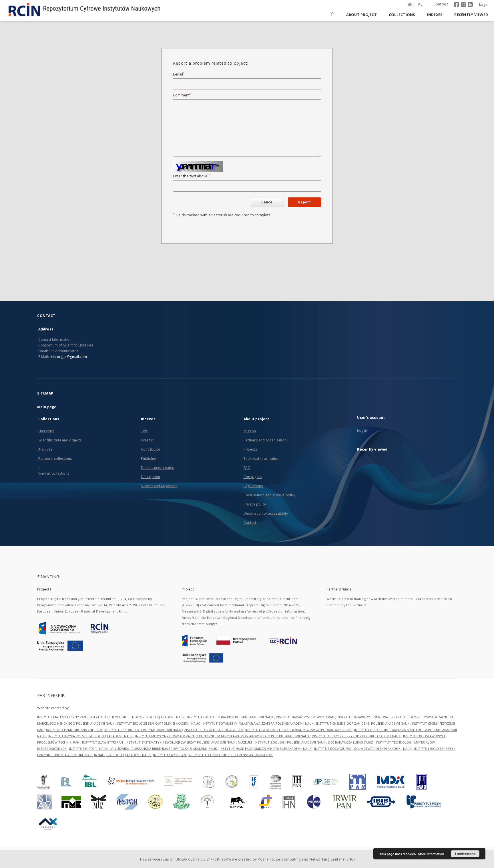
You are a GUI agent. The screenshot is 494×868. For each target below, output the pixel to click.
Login (483, 4)
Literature (46, 431)
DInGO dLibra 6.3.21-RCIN (198, 859)
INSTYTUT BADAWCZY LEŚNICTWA (363, 717)
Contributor (150, 449)
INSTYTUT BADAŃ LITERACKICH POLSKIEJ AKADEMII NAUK (230, 717)
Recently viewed (471, 14)
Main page (46, 407)
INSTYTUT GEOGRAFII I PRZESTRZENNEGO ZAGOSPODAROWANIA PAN (298, 730)
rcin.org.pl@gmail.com (68, 356)
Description (150, 476)
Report (304, 202)
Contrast (440, 4)
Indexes (435, 14)
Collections (402, 14)
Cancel (267, 202)
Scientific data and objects (59, 440)
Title (144, 431)
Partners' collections (55, 458)
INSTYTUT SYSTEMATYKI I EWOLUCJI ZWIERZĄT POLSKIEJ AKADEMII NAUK (181, 742)
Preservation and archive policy (270, 495)
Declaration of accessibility (266, 513)
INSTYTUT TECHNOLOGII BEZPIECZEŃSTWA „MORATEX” (230, 755)
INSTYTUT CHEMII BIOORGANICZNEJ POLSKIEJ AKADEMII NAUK (363, 723)
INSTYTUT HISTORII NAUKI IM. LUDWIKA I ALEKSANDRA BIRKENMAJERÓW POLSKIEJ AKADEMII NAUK (143, 748)
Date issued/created (157, 467)
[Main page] (332, 14)
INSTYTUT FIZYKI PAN (170, 755)
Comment (182, 95)
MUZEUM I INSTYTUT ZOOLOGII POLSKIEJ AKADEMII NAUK (282, 742)
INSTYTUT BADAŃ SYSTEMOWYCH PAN (305, 717)
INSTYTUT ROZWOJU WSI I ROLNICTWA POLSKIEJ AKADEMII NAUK (363, 748)
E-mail (178, 74)
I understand (465, 853)
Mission (250, 431)
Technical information (262, 458)
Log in (362, 430)
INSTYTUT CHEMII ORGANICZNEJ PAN (74, 730)
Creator (147, 440)
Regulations (253, 485)
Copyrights (253, 476)
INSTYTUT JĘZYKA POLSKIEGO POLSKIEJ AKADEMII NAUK (91, 736)
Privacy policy (255, 504)
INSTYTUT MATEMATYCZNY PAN (62, 717)
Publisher (148, 458)
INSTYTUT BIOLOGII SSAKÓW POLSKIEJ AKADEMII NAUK (159, 723)
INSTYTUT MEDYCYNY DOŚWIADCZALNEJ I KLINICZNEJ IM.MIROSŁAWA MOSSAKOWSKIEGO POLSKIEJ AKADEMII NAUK (222, 736)
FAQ (247, 467)
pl (420, 4)
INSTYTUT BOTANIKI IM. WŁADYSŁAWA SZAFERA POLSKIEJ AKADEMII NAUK (258, 723)
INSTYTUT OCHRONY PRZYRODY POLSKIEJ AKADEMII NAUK (356, 736)
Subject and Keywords (159, 485)
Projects (250, 449)
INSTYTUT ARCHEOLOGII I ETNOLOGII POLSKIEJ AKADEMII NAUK (137, 717)
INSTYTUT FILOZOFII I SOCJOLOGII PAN (214, 730)
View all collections (53, 473)
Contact (250, 522)
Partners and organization (265, 440)
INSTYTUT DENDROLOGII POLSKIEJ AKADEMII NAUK (143, 730)
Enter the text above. (192, 176)
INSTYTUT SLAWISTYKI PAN (103, 742)
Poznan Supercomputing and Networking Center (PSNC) (306, 859)
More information (431, 854)
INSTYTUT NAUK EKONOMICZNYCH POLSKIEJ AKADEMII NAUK (266, 748)
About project (361, 14)
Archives (45, 449)
